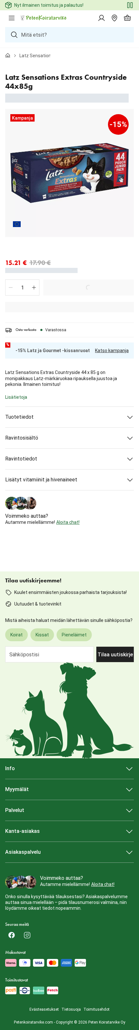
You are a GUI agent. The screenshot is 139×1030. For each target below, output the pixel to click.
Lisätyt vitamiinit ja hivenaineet (41, 480)
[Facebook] (11, 935)
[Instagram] (27, 935)
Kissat (42, 634)
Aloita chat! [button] (68, 522)
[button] (10, 287)
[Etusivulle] (7, 56)
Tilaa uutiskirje (115, 655)
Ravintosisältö (21, 438)
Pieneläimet (74, 634)
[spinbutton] (22, 287)
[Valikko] (11, 18)
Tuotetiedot (19, 417)
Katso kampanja (112, 350)
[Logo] (44, 18)
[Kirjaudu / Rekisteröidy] (101, 18)
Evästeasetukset (44, 1009)
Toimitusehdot (96, 1009)
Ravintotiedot (21, 459)
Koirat (16, 634)
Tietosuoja (71, 1009)
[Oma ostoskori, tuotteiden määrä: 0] (127, 18)
